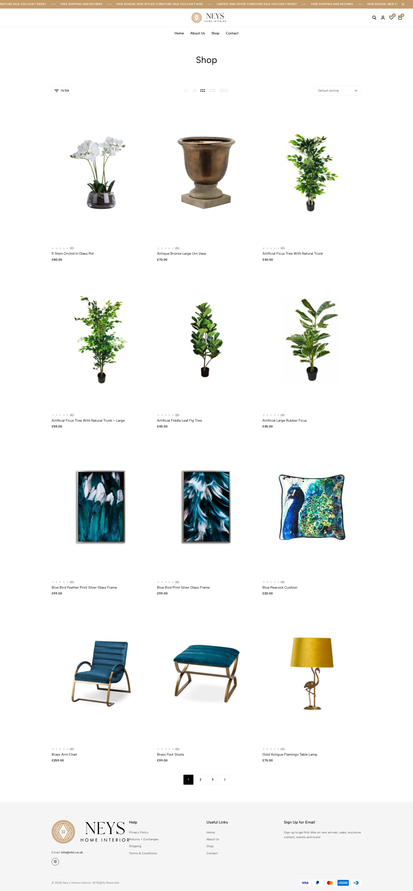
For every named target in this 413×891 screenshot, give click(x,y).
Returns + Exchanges (144, 839)
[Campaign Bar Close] (405, 4)
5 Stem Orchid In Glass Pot (73, 253)
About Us (197, 33)
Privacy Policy (138, 832)
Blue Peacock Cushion (279, 587)
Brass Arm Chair (64, 754)
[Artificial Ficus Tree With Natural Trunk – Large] (101, 340)
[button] (391, 17)
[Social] (55, 861)
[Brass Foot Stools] (206, 674)
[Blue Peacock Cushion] (311, 507)
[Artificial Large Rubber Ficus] (311, 340)
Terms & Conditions (143, 853)
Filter (65, 90)
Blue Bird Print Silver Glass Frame (183, 587)
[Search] (374, 17)
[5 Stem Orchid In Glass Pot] (101, 173)
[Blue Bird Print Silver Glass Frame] (206, 507)
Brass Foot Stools (170, 754)
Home (179, 33)
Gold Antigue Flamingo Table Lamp (289, 754)
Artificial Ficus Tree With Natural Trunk (292, 253)
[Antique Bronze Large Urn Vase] (206, 173)
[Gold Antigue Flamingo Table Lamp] (311, 674)
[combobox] (337, 90)
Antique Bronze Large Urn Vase (181, 253)
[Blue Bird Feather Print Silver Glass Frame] (101, 507)
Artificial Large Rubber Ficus (284, 420)
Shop (215, 33)
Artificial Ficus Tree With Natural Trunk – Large (88, 420)
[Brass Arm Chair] (101, 674)
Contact (232, 33)
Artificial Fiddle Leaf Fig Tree (179, 420)
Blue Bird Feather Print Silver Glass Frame (84, 587)
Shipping (135, 846)
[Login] (383, 17)
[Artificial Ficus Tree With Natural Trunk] (311, 173)
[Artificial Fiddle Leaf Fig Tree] (206, 340)
